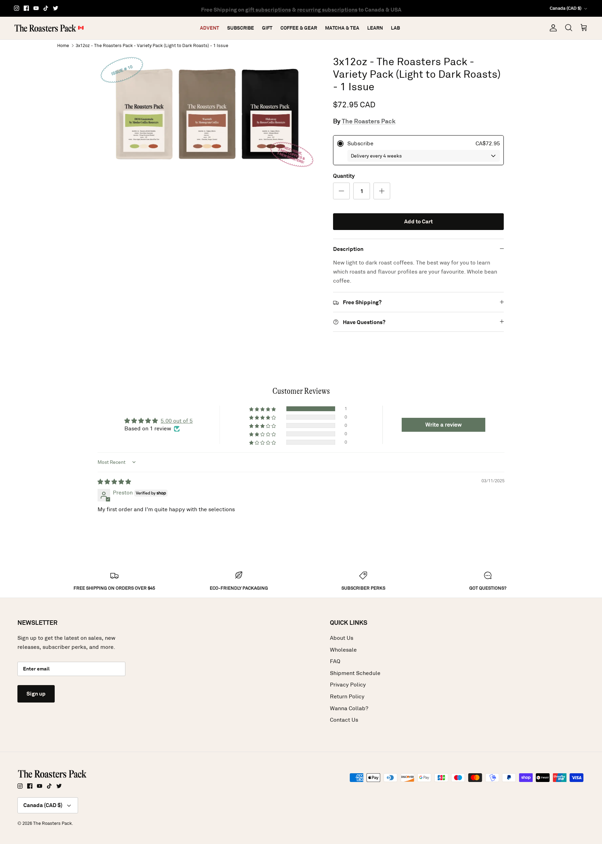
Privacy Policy (348, 684)
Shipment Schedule (355, 673)
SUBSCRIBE (240, 28)
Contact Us (344, 719)
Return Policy (347, 696)
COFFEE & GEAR (298, 28)
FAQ (335, 661)
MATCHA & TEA (342, 28)
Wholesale (343, 649)
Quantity (344, 175)
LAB (395, 28)
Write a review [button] (443, 424)
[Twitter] (55, 8)
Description (348, 249)
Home (63, 45)
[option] (208, 113)
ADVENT (209, 28)
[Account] (551, 28)
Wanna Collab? (349, 708)
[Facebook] (26, 8)
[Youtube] (36, 8)
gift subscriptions (268, 8)
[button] (263, 408)
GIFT (267, 28)
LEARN (375, 28)
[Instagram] (16, 8)
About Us (341, 638)
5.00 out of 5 (177, 420)
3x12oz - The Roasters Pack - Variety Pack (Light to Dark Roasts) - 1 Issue (152, 45)
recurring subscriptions (327, 8)
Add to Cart (418, 221)
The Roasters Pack (368, 121)
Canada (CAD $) (565, 8)
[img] (114, 481)
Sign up (36, 693)
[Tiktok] (45, 8)
